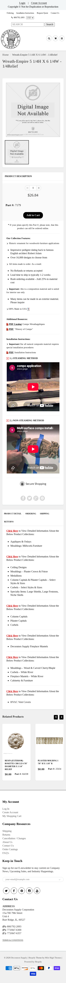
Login (22, 3)
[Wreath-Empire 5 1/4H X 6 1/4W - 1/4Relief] (33, 110)
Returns (6, 834)
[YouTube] (37, 890)
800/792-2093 (19, 17)
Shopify (32, 957)
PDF (11, 329)
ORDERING (30, 514)
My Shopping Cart (11, 816)
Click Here (12, 556)
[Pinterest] (21, 890)
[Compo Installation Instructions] (7, 352)
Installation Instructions (25, 13)
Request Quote (42, 13)
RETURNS (9, 522)
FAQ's (5, 853)
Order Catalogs (10, 849)
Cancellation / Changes (14, 838)
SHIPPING (44, 514)
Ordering (10, 13)
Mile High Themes (53, 957)
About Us (7, 842)
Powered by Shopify (33, 961)
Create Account (39, 3)
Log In (5, 808)
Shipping (7, 831)
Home (5, 54)
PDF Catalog (15, 324)
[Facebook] (14, 890)
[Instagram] (29, 890)
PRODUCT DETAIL (12, 514)
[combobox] (27, 24)
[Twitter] (6, 890)
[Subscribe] (59, 879)
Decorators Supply (19, 957)
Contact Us (55, 13)
